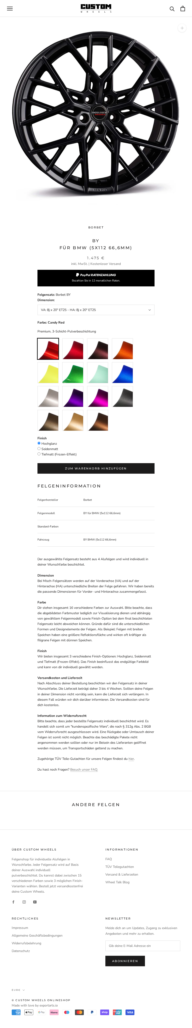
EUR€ (16, 990)
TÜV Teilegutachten (119, 867)
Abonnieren (125, 961)
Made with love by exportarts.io (35, 1005)
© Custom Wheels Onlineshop (41, 1000)
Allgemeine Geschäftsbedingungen (37, 935)
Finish (42, 438)
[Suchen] (172, 8)
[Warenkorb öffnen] (183, 8)
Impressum (20, 928)
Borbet (96, 227)
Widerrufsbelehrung (26, 943)
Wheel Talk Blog (117, 882)
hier (131, 759)
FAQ (108, 859)
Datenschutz (21, 951)
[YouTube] (35, 902)
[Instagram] (24, 902)
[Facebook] (13, 902)
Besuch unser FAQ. (84, 769)
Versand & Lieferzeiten (121, 874)
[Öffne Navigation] (10, 9)
